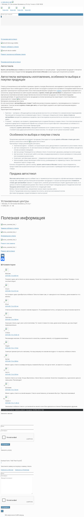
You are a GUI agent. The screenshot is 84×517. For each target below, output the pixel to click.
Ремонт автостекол (8, 251)
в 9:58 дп (11, 319)
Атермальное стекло (8, 236)
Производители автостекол (11, 62)
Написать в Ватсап (7, 470)
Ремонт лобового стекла (10, 47)
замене (59, 90)
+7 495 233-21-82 (6, 2)
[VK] (42, 255)
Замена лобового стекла (10, 228)
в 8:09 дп (11, 275)
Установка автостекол (9, 39)
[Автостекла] (16, 9)
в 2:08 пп (11, 361)
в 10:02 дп (12, 335)
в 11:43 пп (12, 403)
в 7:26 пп (11, 390)
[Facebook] (42, 259)
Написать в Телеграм (22, 470)
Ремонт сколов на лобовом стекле (13, 54)
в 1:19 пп (11, 348)
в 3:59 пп (11, 374)
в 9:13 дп (11, 291)
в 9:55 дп (11, 306)
